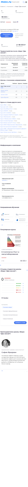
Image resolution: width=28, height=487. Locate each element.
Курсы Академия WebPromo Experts (9, 114)
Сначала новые (7, 307)
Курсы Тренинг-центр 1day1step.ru (8, 132)
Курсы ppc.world (4, 107)
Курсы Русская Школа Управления (9, 126)
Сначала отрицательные (10, 311)
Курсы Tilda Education (5, 116)
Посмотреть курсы (6, 35)
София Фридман (9, 352)
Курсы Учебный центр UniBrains (8, 118)
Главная (2, 6)
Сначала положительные (10, 315)
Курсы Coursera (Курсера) (6, 120)
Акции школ (15, 2)
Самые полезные (8, 318)
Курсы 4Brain (3, 105)
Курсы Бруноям (4, 97)
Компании (10, 6)
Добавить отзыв (20, 322)
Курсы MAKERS (4, 110)
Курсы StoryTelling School (6, 108)
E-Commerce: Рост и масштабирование (10, 253)
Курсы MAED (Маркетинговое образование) (11, 124)
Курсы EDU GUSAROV (5, 112)
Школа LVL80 (4, 94)
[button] (27, 225)
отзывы (9, 105)
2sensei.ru (15, 31)
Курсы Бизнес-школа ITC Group (8, 122)
